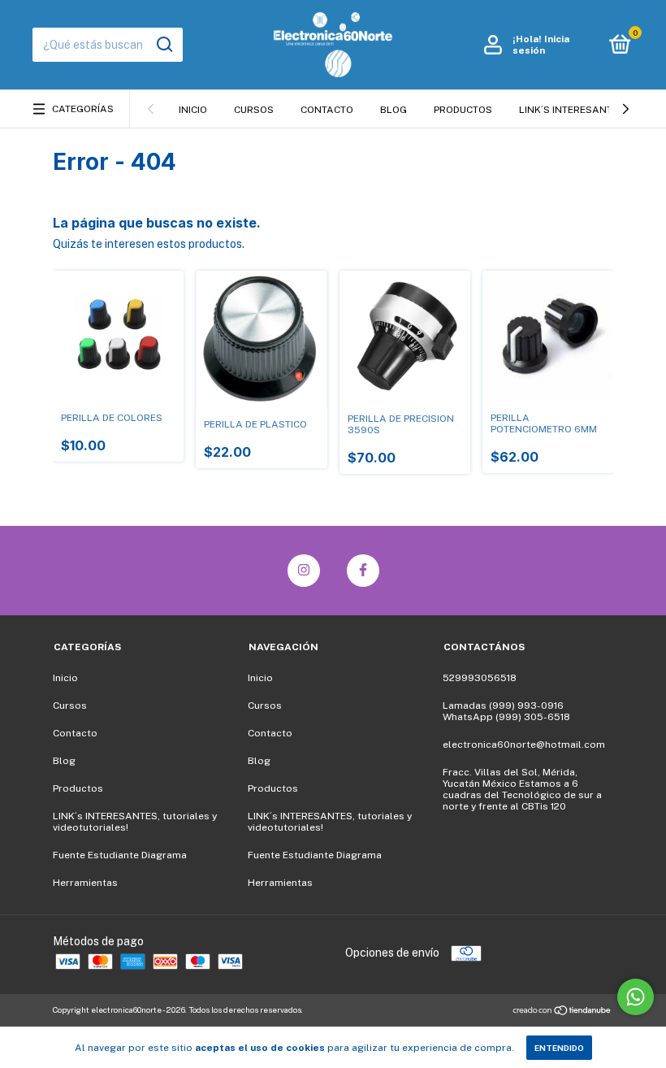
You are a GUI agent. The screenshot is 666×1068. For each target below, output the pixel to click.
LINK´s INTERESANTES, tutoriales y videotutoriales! (135, 821)
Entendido (559, 1048)
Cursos (254, 109)
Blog (393, 109)
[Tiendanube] (562, 1011)
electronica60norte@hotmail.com (524, 744)
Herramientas (85, 882)
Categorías (83, 109)
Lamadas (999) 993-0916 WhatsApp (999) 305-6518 (506, 711)
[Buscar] (163, 44)
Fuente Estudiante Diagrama (120, 855)
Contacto (327, 109)
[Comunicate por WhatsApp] (635, 997)
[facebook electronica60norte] (363, 570)
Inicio (193, 109)
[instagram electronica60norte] (304, 570)
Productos (463, 109)
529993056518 (480, 678)
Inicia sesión (540, 44)
